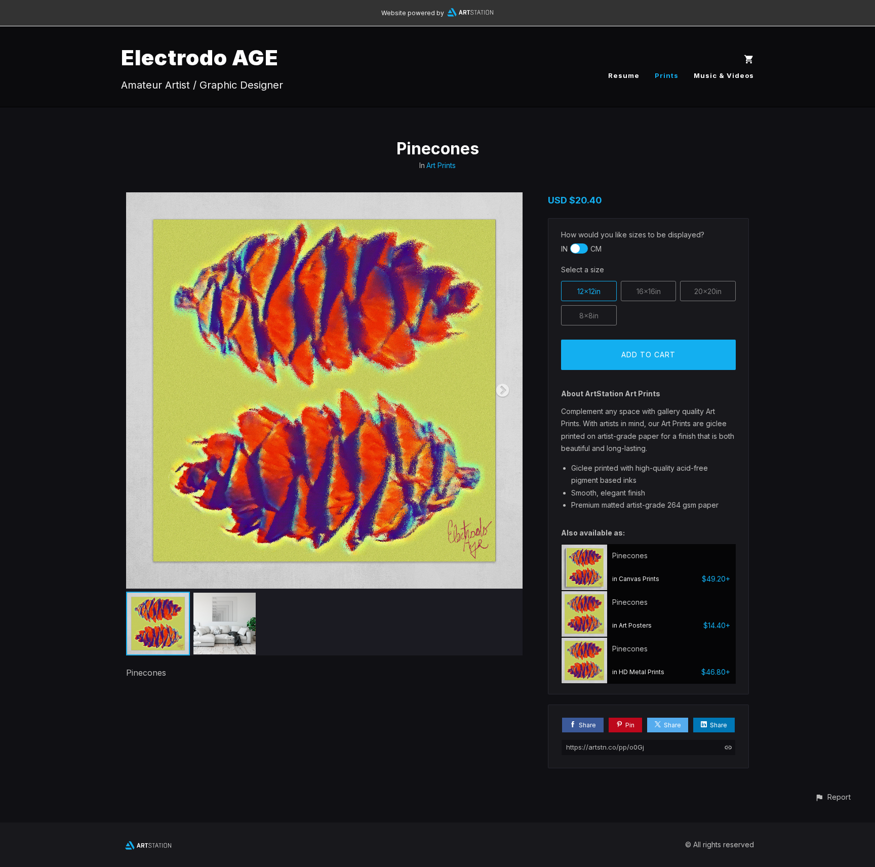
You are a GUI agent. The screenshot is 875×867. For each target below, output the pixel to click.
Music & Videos (724, 75)
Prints (667, 75)
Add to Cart (648, 354)
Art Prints (441, 165)
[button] (833, 797)
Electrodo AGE (200, 57)
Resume (624, 75)
